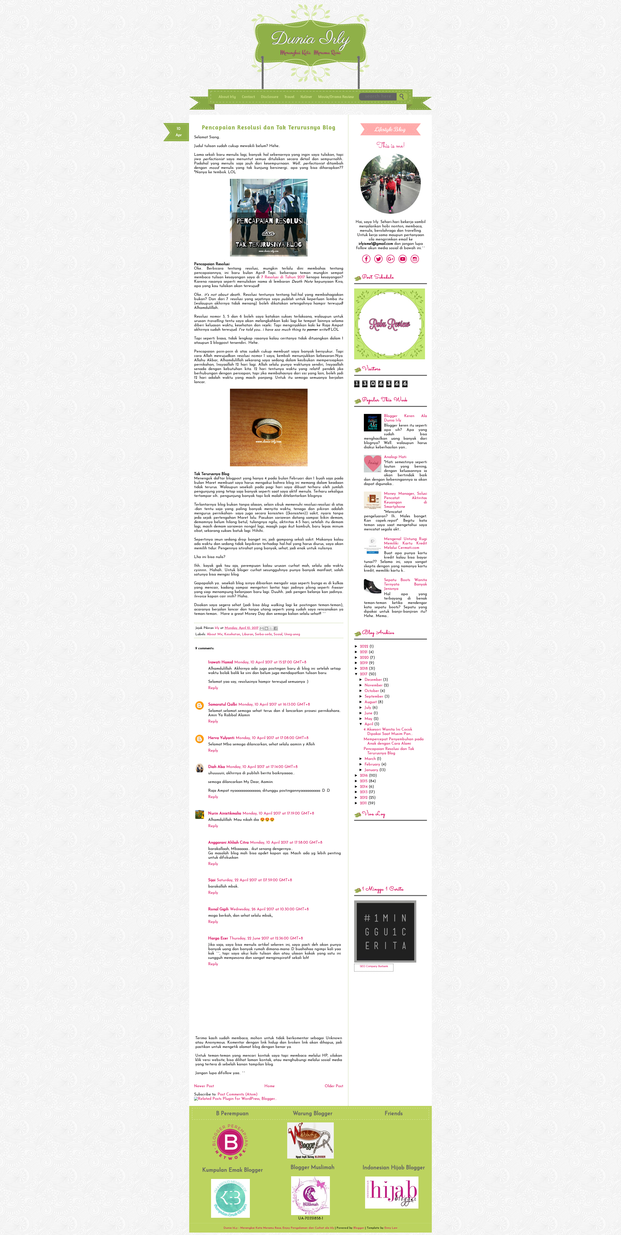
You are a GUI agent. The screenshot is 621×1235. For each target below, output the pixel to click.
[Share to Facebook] (275, 628)
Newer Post (204, 1086)
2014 (364, 787)
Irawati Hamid (220, 662)
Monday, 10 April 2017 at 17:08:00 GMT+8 (272, 738)
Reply (213, 688)
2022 (364, 647)
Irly (217, 628)
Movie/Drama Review (336, 96)
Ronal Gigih (218, 909)
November (374, 685)
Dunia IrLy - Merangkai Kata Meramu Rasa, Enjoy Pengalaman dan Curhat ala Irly (311, 41)
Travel (289, 96)
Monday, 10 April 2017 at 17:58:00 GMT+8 (286, 843)
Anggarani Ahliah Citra (228, 843)
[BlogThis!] (266, 628)
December (374, 680)
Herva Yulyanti (221, 738)
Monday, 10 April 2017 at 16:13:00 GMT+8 (274, 705)
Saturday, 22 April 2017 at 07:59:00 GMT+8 (254, 880)
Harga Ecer (218, 938)
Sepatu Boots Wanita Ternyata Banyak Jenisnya (405, 584)
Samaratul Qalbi (222, 705)
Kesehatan (232, 634)
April (369, 724)
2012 (364, 798)
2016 (364, 776)
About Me (214, 634)
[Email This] (261, 628)
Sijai (211, 880)
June (369, 713)
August (371, 702)
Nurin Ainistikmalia (224, 813)
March (371, 759)
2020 (365, 658)
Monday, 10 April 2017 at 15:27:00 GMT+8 (270, 662)
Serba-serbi (263, 634)
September (374, 697)
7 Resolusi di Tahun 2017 (283, 277)
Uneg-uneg (292, 634)
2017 (364, 674)
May (369, 719)
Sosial (278, 634)
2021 (364, 652)
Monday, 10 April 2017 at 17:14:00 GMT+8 (262, 767)
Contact (248, 96)
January (372, 770)
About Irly (227, 96)
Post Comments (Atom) (238, 1094)
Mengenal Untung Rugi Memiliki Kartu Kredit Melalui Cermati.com (405, 543)
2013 (364, 792)
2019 (364, 663)
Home (269, 1086)
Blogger (358, 1228)
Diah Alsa (216, 767)
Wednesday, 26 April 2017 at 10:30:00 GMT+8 (269, 909)
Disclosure (269, 96)
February (373, 764)
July (368, 708)
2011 (364, 803)
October (372, 691)
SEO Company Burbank (374, 966)
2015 (364, 781)
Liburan (247, 634)
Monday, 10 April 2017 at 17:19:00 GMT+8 (278, 813)
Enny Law (390, 1228)
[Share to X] (271, 628)
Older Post (334, 1086)
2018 (364, 669)
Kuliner (306, 96)
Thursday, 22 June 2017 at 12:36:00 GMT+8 (266, 938)
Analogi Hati (395, 457)
